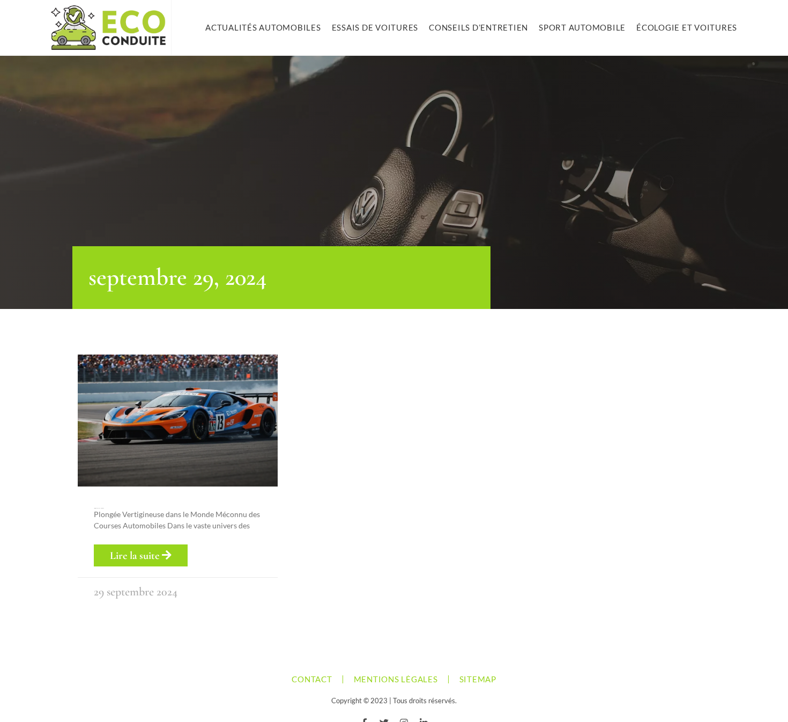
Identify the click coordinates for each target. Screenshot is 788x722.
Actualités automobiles (263, 27)
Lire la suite (136, 555)
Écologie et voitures (686, 27)
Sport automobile (582, 27)
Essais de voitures (375, 27)
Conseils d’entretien (478, 27)
